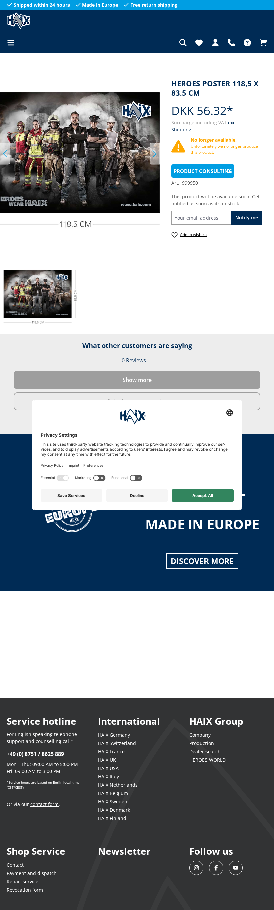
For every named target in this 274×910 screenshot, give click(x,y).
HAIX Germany (114, 735)
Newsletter (124, 851)
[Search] (183, 43)
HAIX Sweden (112, 801)
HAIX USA (108, 768)
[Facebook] (216, 868)
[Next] (155, 154)
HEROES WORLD (207, 760)
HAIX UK (107, 760)
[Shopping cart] (261, 43)
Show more (137, 380)
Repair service (22, 881)
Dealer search (205, 751)
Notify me (246, 217)
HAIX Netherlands (118, 785)
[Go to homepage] (40, 20)
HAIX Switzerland (117, 743)
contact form (44, 804)
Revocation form (25, 890)
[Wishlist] (199, 43)
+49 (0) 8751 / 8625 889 (35, 754)
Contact (15, 865)
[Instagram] (196, 868)
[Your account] (215, 43)
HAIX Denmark (114, 810)
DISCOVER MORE (202, 561)
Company (200, 735)
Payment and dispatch (32, 873)
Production (201, 743)
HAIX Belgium (113, 793)
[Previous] (5, 154)
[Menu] (13, 43)
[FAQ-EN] (247, 43)
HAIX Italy (108, 776)
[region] (80, 153)
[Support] (231, 43)
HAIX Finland (112, 818)
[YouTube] (236, 868)
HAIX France (111, 751)
